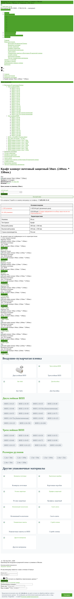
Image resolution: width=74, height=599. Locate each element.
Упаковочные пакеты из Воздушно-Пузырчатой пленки (21, 159)
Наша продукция (9, 75)
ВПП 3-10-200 (55, 445)
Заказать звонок (5, 10)
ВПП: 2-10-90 (16, 104)
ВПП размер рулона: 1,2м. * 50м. (18, 140)
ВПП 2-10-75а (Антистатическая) (16, 418)
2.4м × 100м (21, 462)
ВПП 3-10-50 (38, 435)
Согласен (67, 595)
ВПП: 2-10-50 (16, 96)
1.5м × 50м (35, 458)
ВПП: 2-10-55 (16, 98)
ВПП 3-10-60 (9, 440)
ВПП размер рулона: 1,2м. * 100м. (18, 142)
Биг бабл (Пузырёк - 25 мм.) (16, 138)
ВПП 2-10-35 (38, 404)
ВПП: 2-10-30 (16, 90)
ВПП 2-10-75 (52, 413)
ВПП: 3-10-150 (16, 133)
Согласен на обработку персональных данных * (20, 579)
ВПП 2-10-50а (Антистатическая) (45, 409)
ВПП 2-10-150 (25, 423)
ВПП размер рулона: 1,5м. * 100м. (18, 145)
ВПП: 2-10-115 (16, 106)
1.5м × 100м (48, 458)
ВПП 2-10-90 (38, 418)
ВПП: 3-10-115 (16, 130)
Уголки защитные (9, 153)
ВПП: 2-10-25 (16, 88)
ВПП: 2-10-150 (16, 109)
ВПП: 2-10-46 (16, 95)
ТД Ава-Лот (15, 181)
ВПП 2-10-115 (53, 418)
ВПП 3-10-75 (38, 440)
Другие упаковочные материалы (14, 164)
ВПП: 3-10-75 (16, 127)
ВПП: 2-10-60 (16, 99)
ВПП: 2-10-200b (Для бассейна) (17, 137)
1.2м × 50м (8, 458)
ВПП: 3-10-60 (16, 124)
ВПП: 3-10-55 (16, 122)
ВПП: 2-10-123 (16, 108)
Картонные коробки (10, 163)
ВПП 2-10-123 (9, 423)
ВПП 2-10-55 (9, 413)
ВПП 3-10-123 (25, 445)
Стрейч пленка (9, 161)
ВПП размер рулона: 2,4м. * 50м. (18, 148)
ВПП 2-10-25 (9, 404)
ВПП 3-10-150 (40, 445)
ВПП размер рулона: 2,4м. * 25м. (18, 146)
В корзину (4, 194)
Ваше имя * (4, 586)
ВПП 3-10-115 (9, 445)
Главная (6, 74)
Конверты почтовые (10, 77)
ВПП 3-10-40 (9, 435)
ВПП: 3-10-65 (16, 125)
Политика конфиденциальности (9, 565)
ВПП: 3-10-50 (16, 120)
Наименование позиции (8, 584)
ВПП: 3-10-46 (16, 119)
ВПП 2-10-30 (24, 404)
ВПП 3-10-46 (24, 435)
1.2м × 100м (21, 458)
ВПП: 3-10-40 (16, 117)
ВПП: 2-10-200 (16, 111)
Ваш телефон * (5, 588)
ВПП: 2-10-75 (16, 103)
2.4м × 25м (61, 458)
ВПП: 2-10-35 (16, 91)
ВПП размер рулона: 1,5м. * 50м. (18, 143)
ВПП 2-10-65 (38, 413)
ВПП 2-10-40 (52, 404)
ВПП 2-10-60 (24, 413)
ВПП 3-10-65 (24, 440)
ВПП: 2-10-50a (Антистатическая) (22, 112)
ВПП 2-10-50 (24, 409)
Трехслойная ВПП (13, 116)
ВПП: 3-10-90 (16, 129)
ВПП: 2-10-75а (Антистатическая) (22, 114)
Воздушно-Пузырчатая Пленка (13, 85)
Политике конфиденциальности (29, 596)
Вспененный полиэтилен (12, 156)
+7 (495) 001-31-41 (6, 6)
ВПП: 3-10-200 (16, 135)
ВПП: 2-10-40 (16, 93)
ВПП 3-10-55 (52, 435)
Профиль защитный (10, 155)
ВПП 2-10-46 (9, 409)
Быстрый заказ (37, 196)
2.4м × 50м (8, 462)
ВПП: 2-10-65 (16, 101)
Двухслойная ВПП (13, 86)
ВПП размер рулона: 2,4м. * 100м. (18, 150)
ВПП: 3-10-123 (16, 132)
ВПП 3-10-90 (52, 440)
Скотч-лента (8, 158)
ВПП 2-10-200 (40, 423)
